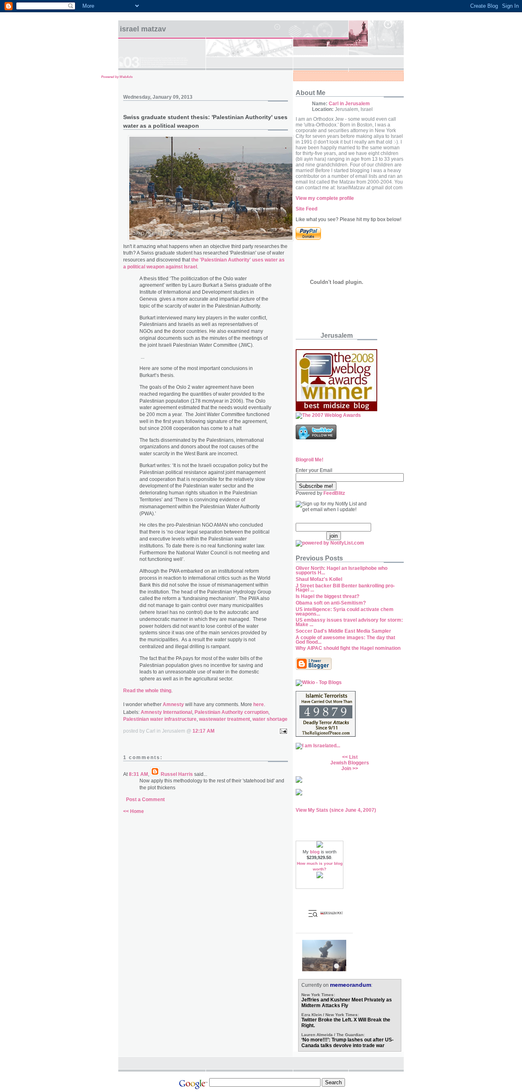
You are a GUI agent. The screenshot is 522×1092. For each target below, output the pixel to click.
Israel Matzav (143, 29)
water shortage (270, 719)
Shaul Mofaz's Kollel (319, 579)
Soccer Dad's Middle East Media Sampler (343, 631)
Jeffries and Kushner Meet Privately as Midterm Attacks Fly (346, 1002)
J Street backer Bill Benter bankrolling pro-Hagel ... (345, 588)
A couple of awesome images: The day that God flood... (345, 640)
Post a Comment (145, 799)
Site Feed (306, 209)
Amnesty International (166, 712)
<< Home (133, 811)
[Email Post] (282, 731)
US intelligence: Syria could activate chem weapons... (345, 612)
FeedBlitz (334, 493)
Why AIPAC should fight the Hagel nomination (348, 648)
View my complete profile (325, 198)
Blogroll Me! (309, 460)
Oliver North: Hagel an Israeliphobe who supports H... (341, 570)
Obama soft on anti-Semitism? (331, 603)
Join (346, 768)
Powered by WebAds (117, 77)
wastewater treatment (224, 719)
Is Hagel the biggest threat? (327, 596)
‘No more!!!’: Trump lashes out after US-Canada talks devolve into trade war (347, 1042)
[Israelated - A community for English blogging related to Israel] (318, 746)
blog (315, 851)
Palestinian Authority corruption (231, 712)
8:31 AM (138, 774)
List (353, 757)
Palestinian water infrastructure (160, 719)
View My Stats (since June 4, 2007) (336, 810)
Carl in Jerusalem (349, 103)
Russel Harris (177, 774)
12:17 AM (203, 731)
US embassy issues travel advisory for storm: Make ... (349, 622)
